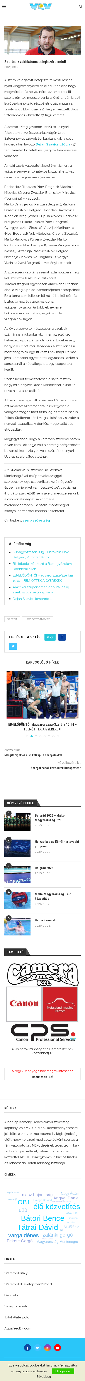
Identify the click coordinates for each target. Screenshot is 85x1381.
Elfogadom (63, 1371)
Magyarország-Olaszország (61, 1201)
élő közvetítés (56, 1206)
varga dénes (23, 1235)
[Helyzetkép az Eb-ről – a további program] (17, 848)
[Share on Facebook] (62, 637)
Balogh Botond (42, 1200)
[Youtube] (57, 1347)
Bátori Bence (42, 1218)
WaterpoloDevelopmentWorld (28, 1284)
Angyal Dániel (66, 1198)
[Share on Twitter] (13, 646)
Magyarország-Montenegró (57, 1242)
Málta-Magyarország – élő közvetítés (53, 896)
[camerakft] (42, 1002)
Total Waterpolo (16, 1317)
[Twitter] (37, 1347)
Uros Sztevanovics (37, 619)
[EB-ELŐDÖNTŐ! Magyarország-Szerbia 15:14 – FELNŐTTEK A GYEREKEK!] (42, 695)
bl (61, 1230)
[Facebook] (27, 1347)
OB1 (24, 1202)
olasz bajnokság (37, 1194)
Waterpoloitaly (15, 1273)
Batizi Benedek (45, 920)
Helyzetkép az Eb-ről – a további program (57, 844)
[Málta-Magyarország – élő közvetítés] (17, 900)
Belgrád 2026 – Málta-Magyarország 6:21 (50, 818)
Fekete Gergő (20, 1241)
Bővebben (43, 1376)
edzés (71, 1222)
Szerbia (12, 619)
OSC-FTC (72, 1213)
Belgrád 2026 (44, 868)
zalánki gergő (57, 1235)
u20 (23, 1210)
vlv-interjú (12, 1199)
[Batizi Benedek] (17, 926)
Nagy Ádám (70, 1193)
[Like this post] (51, 637)
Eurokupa (72, 1218)
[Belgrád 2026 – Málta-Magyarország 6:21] (17, 822)
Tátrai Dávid (37, 1227)
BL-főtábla (71, 1227)
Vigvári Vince (13, 1192)
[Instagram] (47, 1347)
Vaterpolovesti (15, 1306)
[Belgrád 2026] (17, 874)
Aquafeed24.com (17, 1328)
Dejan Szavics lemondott (32, 599)
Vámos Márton (47, 1239)
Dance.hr (11, 1295)
